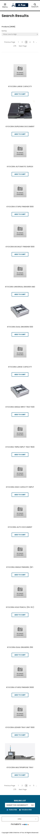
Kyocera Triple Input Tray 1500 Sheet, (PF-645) (20, 448)
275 (14, 46)
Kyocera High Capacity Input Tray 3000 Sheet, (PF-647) (20, 488)
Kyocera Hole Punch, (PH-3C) (20, 607)
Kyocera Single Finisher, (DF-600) (20, 568)
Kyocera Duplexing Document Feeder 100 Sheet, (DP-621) (20, 127)
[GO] (32, 805)
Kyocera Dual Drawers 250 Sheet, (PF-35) (20, 648)
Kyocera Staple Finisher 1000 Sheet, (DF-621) (20, 207)
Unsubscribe (26, 810)
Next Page (23, 46)
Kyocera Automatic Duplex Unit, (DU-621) (20, 167)
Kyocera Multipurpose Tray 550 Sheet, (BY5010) (20, 768)
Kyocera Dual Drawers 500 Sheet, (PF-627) (20, 328)
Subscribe (13, 810)
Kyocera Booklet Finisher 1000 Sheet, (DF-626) (20, 247)
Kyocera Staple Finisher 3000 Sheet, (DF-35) (20, 688)
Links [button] (19, 819)
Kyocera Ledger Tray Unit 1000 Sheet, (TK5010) (20, 728)
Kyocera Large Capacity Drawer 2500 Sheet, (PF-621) (20, 368)
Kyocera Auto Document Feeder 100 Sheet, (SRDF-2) (20, 528)
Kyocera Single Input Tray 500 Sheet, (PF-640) (20, 408)
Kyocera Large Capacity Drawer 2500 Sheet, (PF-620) (20, 87)
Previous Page (9, 42)
